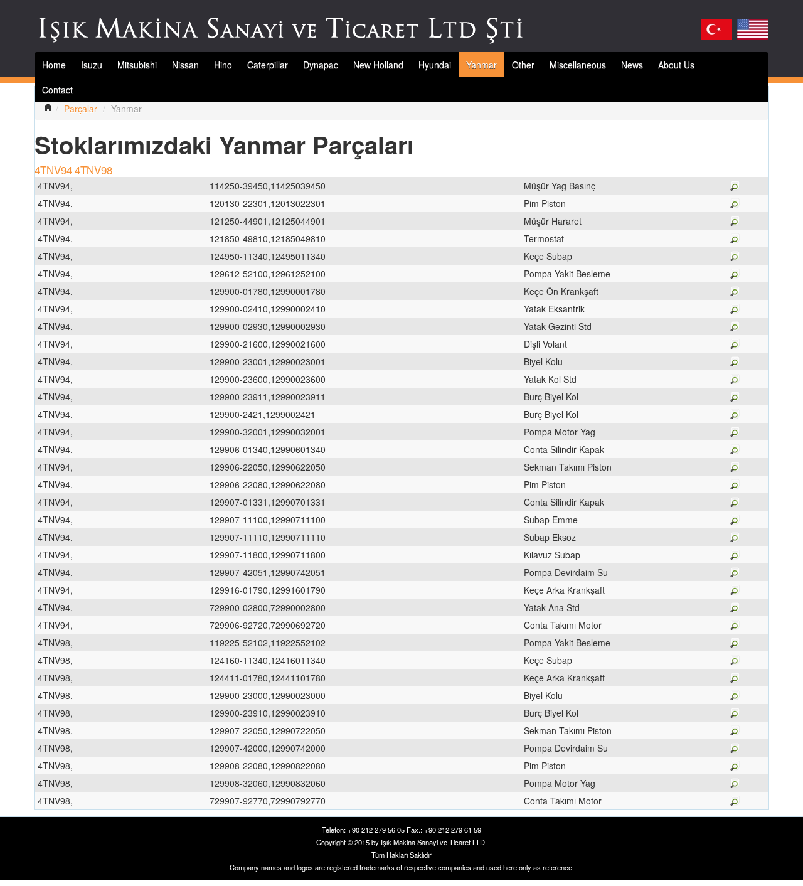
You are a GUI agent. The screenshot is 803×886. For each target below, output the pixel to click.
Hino (223, 64)
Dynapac (320, 64)
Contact (57, 89)
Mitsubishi (137, 64)
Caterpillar (267, 64)
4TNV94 (53, 170)
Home (54, 64)
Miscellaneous (578, 64)
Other (523, 64)
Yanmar (481, 64)
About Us (676, 64)
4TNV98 (93, 170)
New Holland (378, 64)
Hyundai (434, 64)
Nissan (185, 64)
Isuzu (91, 64)
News (632, 64)
